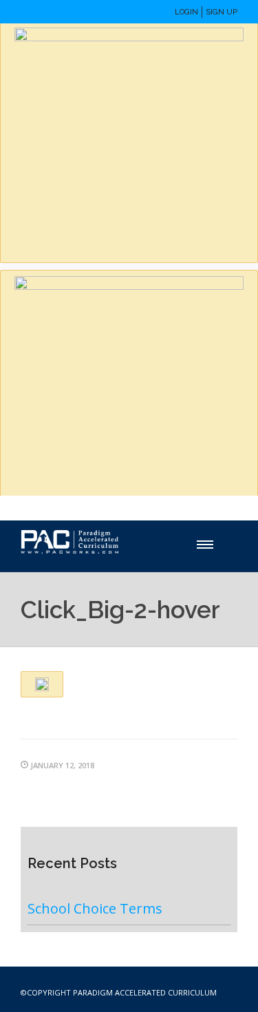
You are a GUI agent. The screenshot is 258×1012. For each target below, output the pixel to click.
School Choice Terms (95, 908)
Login (186, 12)
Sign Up (221, 12)
